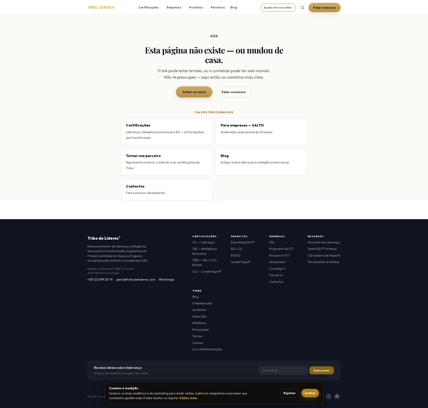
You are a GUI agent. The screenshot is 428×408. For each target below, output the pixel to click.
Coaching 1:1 (277, 268)
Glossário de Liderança (324, 242)
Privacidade (200, 329)
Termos (197, 336)
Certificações (149, 7)
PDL (272, 242)
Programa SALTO (281, 249)
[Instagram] (328, 396)
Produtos (197, 7)
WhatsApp (166, 279)
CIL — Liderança (203, 242)
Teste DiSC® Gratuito (322, 249)
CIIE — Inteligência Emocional (204, 251)
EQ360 (236, 255)
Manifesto (199, 323)
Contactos (276, 282)
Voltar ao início (194, 92)
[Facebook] (337, 396)
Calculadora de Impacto (324, 255)
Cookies (197, 343)
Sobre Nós (199, 316)
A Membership (202, 303)
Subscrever (322, 370)
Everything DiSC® (243, 242)
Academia (199, 310)
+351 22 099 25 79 (100, 279)
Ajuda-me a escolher (278, 7)
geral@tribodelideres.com (135, 279)
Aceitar (310, 393)
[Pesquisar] (302, 7)
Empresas (175, 7)
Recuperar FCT (279, 255)
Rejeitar (290, 393)
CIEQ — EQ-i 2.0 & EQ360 (204, 262)
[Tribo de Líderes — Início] (101, 7)
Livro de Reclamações (207, 349)
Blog (233, 7)
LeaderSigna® (240, 262)
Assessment (277, 262)
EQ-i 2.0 (236, 249)
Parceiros (218, 7)
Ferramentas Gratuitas (323, 262)
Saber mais (188, 398)
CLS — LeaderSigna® (206, 271)
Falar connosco (324, 7)
